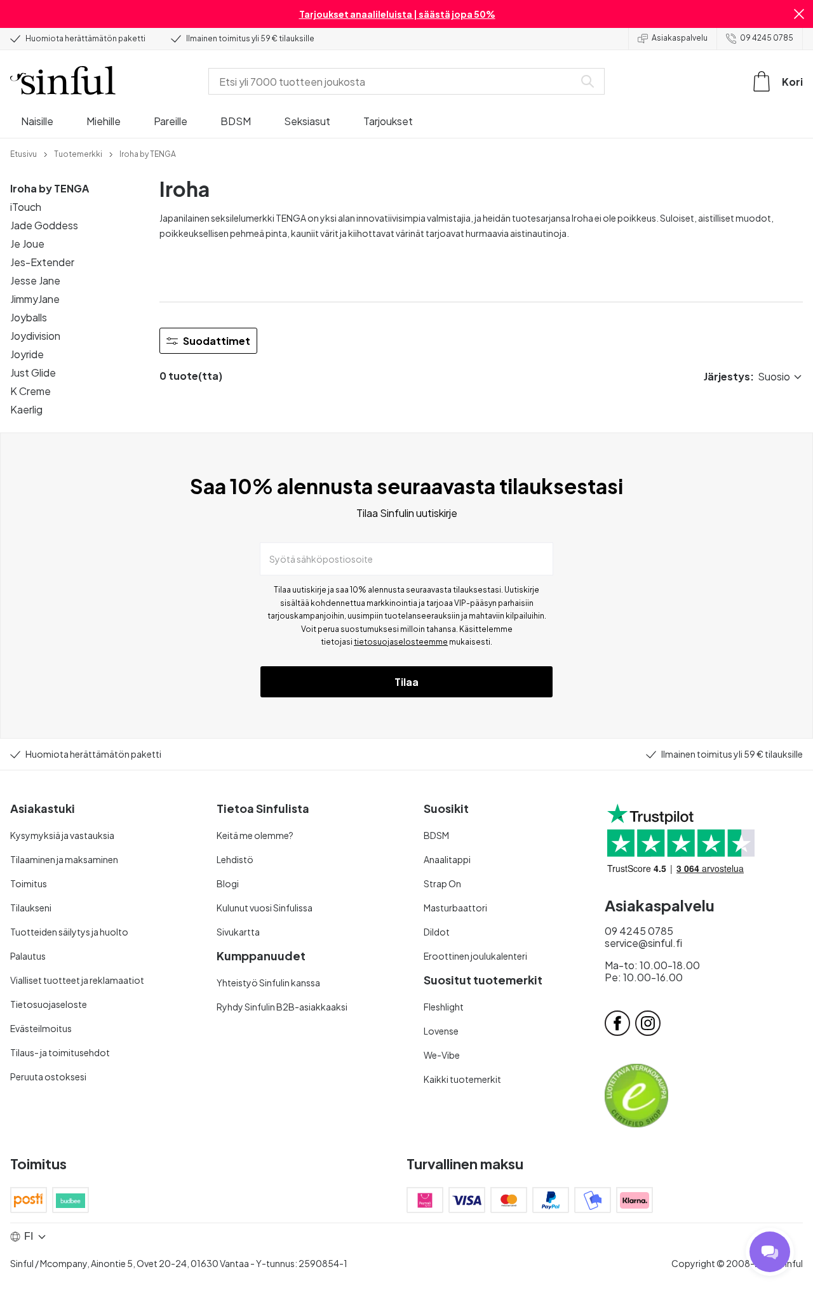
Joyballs (28, 317)
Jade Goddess (44, 225)
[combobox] (394, 81)
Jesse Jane (35, 280)
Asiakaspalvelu (680, 38)
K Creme (30, 391)
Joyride (27, 354)
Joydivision (35, 335)
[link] (23, 153)
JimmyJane (35, 298)
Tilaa (406, 681)
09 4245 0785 (766, 38)
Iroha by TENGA (49, 188)
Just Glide (33, 372)
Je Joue (27, 243)
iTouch (25, 206)
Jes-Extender (42, 262)
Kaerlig (26, 409)
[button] (799, 14)
